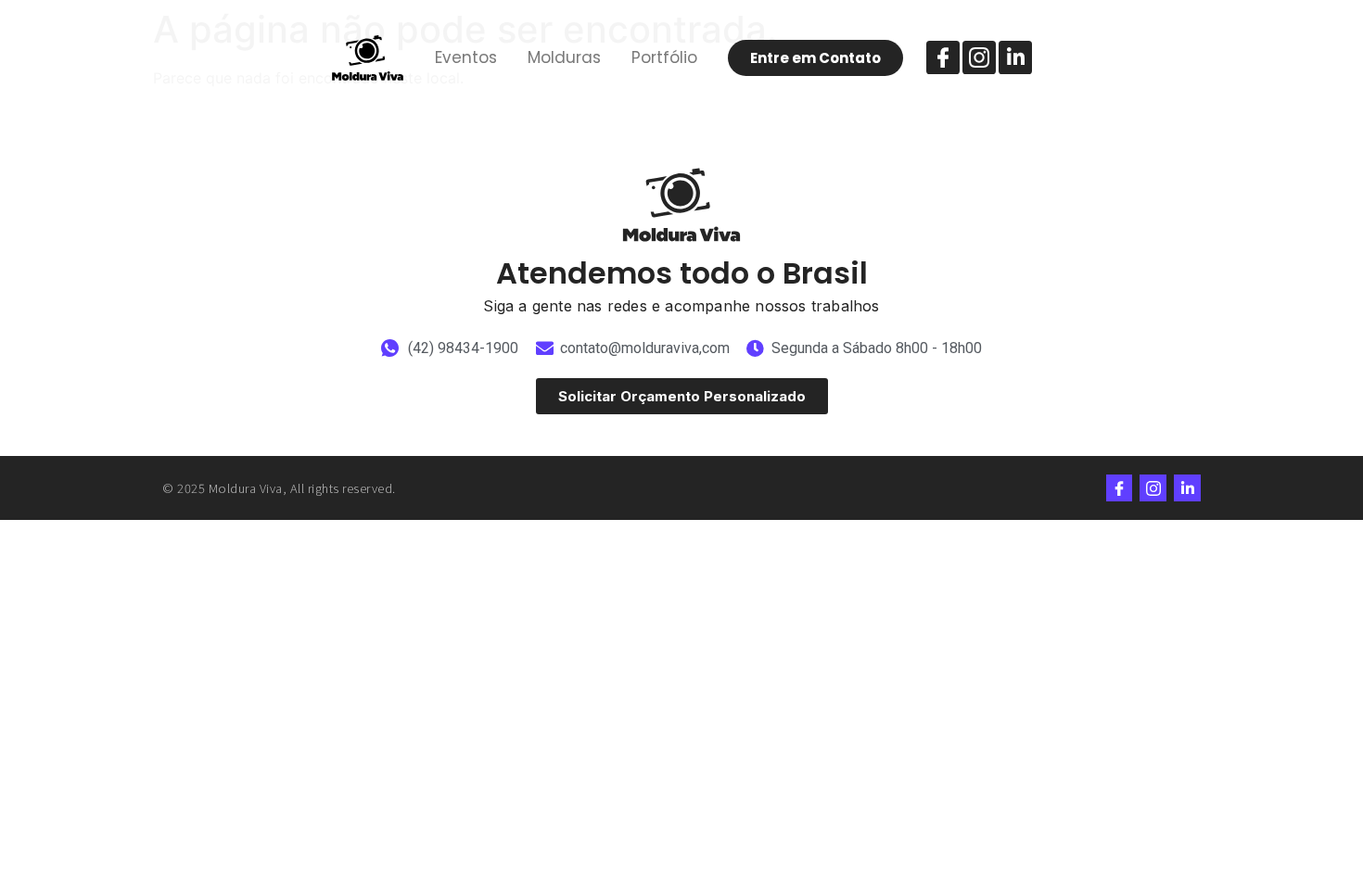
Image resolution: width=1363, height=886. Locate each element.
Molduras (564, 57)
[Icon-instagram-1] (979, 57)
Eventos (466, 57)
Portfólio (664, 57)
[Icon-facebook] (943, 57)
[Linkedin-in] (1015, 57)
